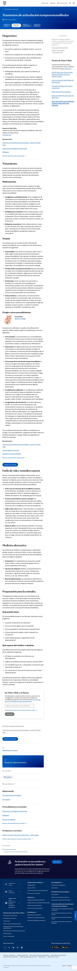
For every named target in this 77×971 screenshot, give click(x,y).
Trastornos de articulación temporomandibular (35, 15)
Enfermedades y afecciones (11, 9)
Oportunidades (60, 50)
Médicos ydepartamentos (27, 25)
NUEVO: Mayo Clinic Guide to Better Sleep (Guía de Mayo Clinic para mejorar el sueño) (62, 74)
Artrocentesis (6, 799)
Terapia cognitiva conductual (10, 450)
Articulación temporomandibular (11, 454)
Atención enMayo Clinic (37, 25)
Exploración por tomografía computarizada (14, 148)
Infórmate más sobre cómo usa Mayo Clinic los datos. (20, 710)
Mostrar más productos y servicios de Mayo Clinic (16, 839)
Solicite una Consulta (10, 19)
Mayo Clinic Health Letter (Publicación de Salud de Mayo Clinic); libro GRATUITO (63, 103)
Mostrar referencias (8, 784)
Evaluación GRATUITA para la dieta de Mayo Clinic (62, 96)
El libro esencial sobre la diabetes (61, 92)
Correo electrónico (10, 708)
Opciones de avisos (58, 52)
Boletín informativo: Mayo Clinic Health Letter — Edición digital (20, 835)
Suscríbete (10, 714)
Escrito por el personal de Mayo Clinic (13, 726)
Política (54, 50)
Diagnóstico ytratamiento (16, 25)
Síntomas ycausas (7, 25)
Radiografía (5, 152)
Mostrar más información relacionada (13, 156)
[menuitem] (6, 25)
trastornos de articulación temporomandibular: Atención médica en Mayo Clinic (22, 132)
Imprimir (8, 777)
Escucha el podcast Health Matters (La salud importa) (63, 81)
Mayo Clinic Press (66, 68)
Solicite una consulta (10, 465)
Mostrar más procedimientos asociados (13, 823)
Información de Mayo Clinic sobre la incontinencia (62, 87)
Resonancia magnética (8, 819)
